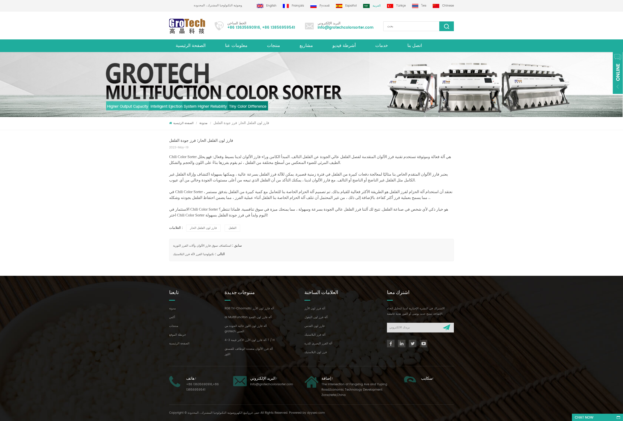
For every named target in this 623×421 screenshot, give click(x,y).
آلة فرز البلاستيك (314, 334)
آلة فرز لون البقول (316, 317)
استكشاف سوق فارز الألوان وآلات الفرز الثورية (202, 245)
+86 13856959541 (278, 28)
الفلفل (232, 228)
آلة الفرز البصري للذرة (318, 343)
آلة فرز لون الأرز (314, 308)
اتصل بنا (414, 45)
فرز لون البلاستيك (315, 352)
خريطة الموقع (177, 334)
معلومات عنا (236, 45)
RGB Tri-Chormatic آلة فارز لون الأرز (249, 308)
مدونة (203, 123)
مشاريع (306, 45)
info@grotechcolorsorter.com (346, 28)
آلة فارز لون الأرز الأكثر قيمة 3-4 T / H (250, 340)
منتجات (273, 45)
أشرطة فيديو (344, 45)
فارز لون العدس (314, 326)
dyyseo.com (316, 413)
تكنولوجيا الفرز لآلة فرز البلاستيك (193, 254)
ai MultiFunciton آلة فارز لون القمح (248, 317)
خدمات (381, 45)
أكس (172, 317)
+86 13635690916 (243, 28)
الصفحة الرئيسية (191, 45)
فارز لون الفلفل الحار (203, 228)
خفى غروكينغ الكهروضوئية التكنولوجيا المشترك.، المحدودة (239, 5)
